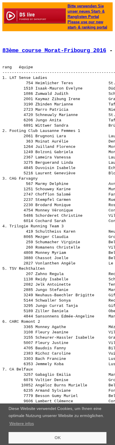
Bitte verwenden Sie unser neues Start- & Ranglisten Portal (86, 11)
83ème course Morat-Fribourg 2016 (54, 50)
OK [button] (58, 437)
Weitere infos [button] (21, 423)
